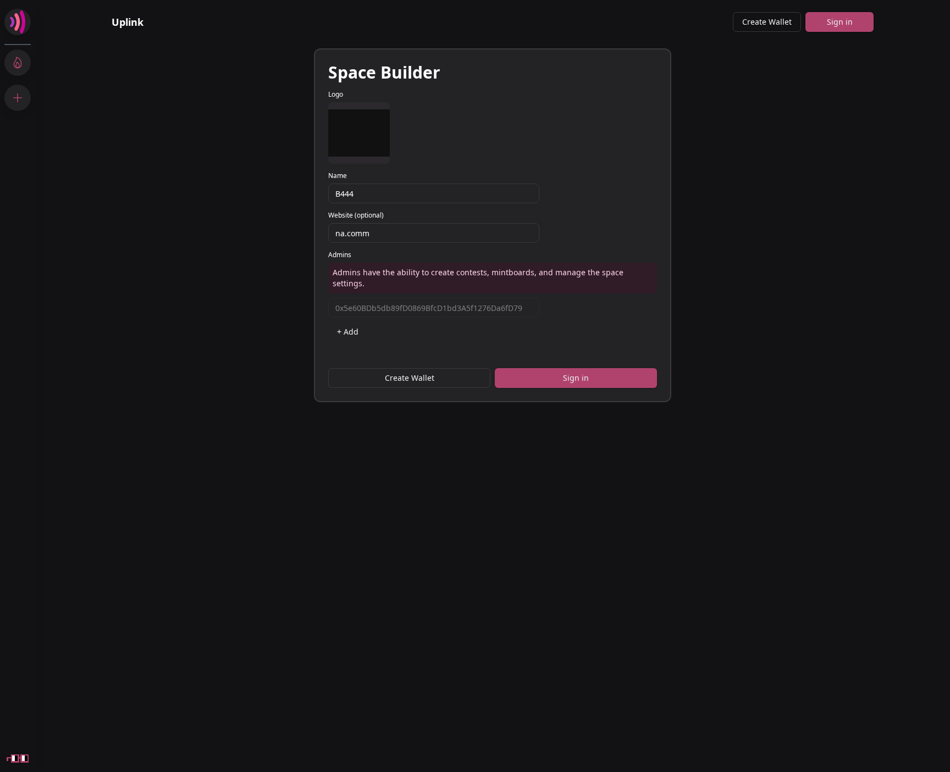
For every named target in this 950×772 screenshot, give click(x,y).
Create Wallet (767, 21)
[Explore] (17, 62)
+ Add (347, 331)
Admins (339, 255)
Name (337, 176)
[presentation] (359, 133)
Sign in (840, 21)
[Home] (17, 22)
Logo (335, 94)
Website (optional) (356, 215)
